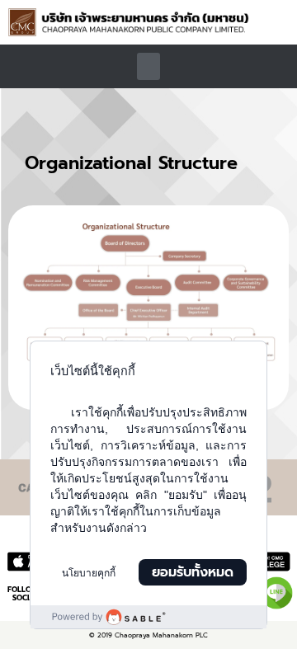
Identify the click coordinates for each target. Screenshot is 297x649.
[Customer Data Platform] (148, 617)
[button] (278, 25)
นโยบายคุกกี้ (89, 573)
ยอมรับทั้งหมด (192, 572)
